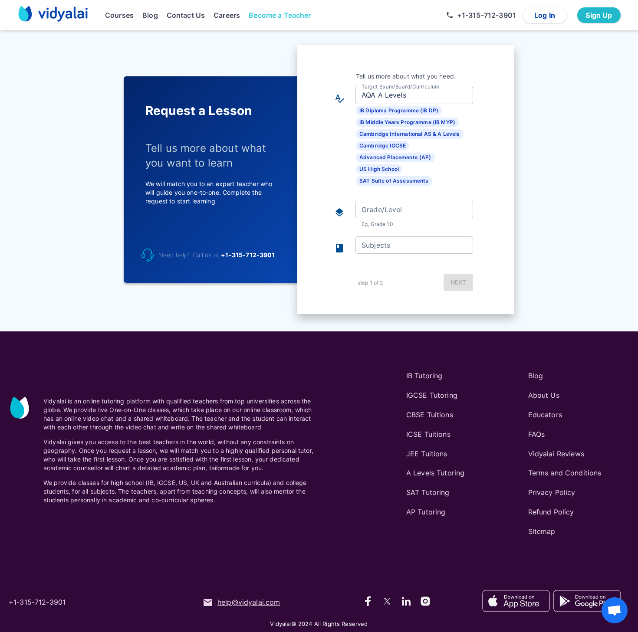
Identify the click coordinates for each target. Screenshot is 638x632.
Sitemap (542, 531)
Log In (544, 15)
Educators (545, 414)
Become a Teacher (280, 15)
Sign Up (598, 15)
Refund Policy (551, 512)
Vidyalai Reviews (556, 453)
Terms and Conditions (565, 472)
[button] (399, 110)
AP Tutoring (426, 512)
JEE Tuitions (426, 453)
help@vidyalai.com (248, 602)
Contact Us (186, 15)
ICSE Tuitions (428, 434)
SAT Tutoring (428, 492)
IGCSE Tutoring (431, 395)
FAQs (536, 434)
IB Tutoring (424, 375)
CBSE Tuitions (429, 414)
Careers (227, 15)
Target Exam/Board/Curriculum (400, 86)
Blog (150, 15)
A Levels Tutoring (435, 472)
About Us (543, 395)
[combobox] (413, 95)
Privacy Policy (552, 492)
